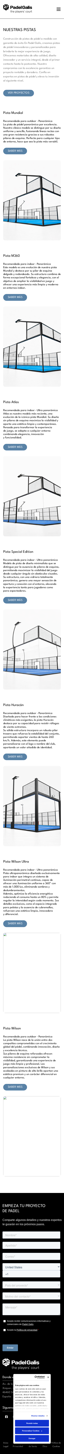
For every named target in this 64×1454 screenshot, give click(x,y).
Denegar (32, 1438)
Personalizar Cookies (30, 1431)
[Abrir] (58, 9)
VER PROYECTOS (19, 93)
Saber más (15, 151)
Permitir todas (32, 1423)
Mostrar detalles (37, 1416)
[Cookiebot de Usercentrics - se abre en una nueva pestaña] (36, 1377)
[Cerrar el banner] (48, 1377)
